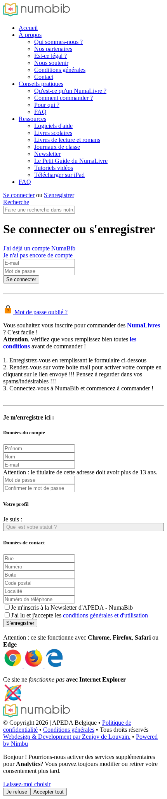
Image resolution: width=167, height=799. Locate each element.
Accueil (28, 27)
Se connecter (19, 195)
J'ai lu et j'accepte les (79, 615)
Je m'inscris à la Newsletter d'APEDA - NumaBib (72, 607)
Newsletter (47, 153)
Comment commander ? (63, 97)
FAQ (40, 111)
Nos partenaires (53, 48)
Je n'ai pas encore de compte (38, 255)
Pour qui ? (46, 104)
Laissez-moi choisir (26, 784)
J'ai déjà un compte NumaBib (39, 248)
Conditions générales (59, 69)
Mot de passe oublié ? (40, 312)
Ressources (32, 118)
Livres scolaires (53, 132)
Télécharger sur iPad (59, 174)
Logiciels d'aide (53, 125)
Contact (43, 76)
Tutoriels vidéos (53, 167)
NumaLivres (143, 325)
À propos (30, 34)
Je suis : (12, 519)
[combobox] (83, 527)
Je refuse (16, 792)
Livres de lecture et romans (67, 139)
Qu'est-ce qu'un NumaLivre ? (70, 90)
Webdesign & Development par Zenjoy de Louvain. (66, 736)
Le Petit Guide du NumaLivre (71, 160)
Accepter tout (48, 792)
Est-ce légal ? (50, 55)
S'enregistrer (59, 195)
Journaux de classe (57, 146)
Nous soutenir (51, 62)
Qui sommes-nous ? (58, 41)
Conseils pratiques (41, 83)
